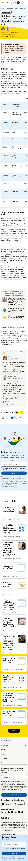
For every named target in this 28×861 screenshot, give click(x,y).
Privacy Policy (13, 484)
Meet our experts (10, 404)
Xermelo (3, 249)
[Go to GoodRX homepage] (5, 3)
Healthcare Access (12, 8)
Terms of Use (20, 483)
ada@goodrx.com (17, 827)
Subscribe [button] (14, 473)
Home (2, 8)
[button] (15, 2)
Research (22, 8)
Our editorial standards (11, 402)
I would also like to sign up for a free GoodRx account (14, 468)
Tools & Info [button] (4, 745)
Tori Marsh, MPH (11, 32)
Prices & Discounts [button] (6, 741)
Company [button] (4, 758)
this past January (14, 229)
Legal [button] (2, 763)
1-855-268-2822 (8, 827)
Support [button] (3, 754)
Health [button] (3, 749)
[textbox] (14, 464)
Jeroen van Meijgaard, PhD (7, 34)
